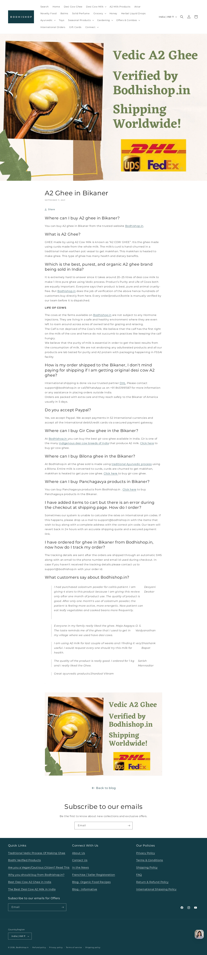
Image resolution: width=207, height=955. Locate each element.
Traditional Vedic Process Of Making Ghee (36, 852)
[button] (96, 6)
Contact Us (79, 860)
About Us (78, 852)
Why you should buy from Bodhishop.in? (36, 874)
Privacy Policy (145, 852)
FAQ (139, 874)
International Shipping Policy (156, 889)
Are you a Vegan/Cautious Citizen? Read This (39, 867)
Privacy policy (56, 947)
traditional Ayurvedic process (132, 464)
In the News (80, 867)
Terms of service (74, 947)
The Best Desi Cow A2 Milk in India (31, 889)
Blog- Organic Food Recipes (91, 881)
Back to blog (106, 788)
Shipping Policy (147, 867)
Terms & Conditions (149, 860)
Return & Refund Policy (152, 881)
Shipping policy (93, 947)
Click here (147, 443)
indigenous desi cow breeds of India (84, 443)
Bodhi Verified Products (24, 860)
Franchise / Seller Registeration (93, 874)
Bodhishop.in (134, 225)
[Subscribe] (128, 825)
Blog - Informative (84, 889)
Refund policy (39, 947)
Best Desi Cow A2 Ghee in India (29, 881)
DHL (123, 383)
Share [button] (51, 209)
